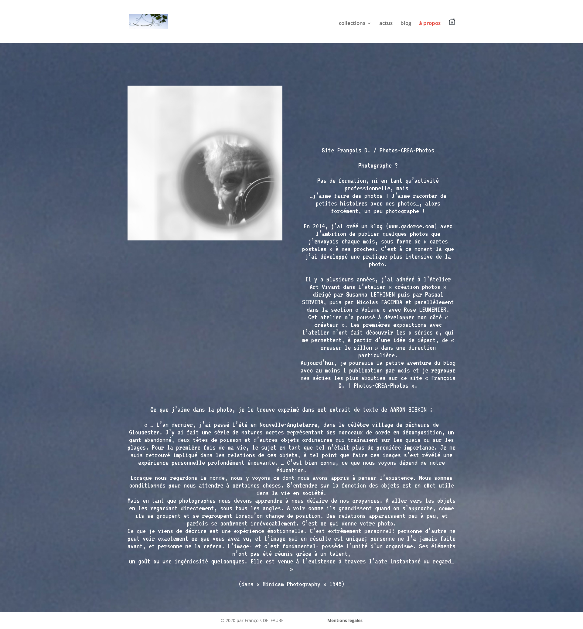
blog (406, 23)
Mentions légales (345, 620)
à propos (430, 23)
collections (352, 23)
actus (386, 23)
